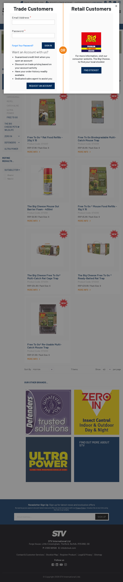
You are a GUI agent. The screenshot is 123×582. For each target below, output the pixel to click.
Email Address (20, 17)
